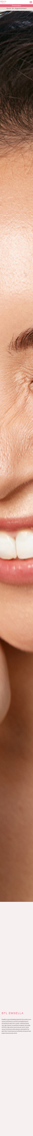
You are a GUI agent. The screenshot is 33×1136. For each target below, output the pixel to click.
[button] (31, 2)
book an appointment (16, 8)
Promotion (16, 5)
